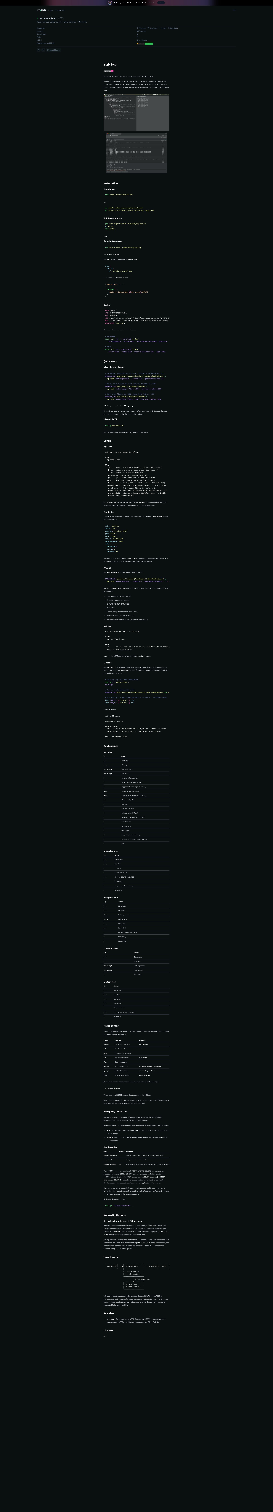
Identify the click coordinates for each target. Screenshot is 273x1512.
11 (137, 37)
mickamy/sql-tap (48, 18)
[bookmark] (43, 50)
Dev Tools (153, 28)
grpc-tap (110, 1319)
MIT (105, 1336)
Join (161, 3)
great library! (54, 50)
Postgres (142, 28)
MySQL (163, 28)
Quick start (125, 670)
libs (41, 9)
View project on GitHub (45, 43)
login (234, 10)
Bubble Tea (150, 1225)
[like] (38, 50)
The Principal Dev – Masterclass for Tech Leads (129, 3)
